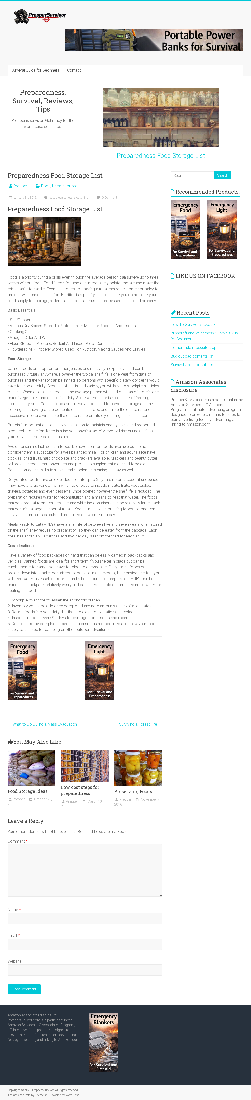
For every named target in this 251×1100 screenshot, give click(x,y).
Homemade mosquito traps (194, 347)
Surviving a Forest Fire (140, 724)
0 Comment (109, 197)
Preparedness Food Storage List (161, 155)
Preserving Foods (133, 791)
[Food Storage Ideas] (31, 752)
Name (14, 910)
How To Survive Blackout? (193, 324)
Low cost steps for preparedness (80, 790)
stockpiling (81, 197)
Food (45, 186)
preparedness (64, 197)
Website (15, 961)
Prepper (20, 186)
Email (14, 935)
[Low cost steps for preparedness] (85, 752)
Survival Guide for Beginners (35, 70)
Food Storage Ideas (28, 791)
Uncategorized (64, 186)
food (51, 197)
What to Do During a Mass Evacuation (42, 724)
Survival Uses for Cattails (192, 364)
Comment (17, 841)
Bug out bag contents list (192, 356)
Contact (74, 70)
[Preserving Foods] (138, 752)
